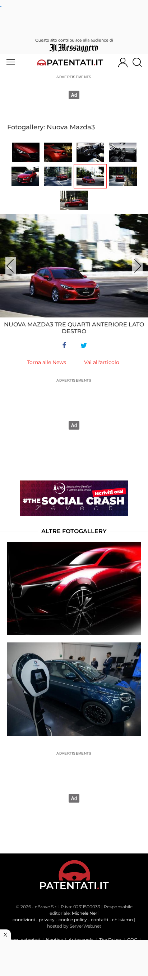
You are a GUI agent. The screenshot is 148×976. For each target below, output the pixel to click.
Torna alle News (46, 362)
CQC (132, 939)
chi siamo (122, 919)
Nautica (54, 939)
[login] (122, 62)
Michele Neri (85, 913)
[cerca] (140, 62)
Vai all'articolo (101, 362)
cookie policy (73, 919)
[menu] (11, 62)
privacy (47, 919)
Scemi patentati (23, 939)
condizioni (24, 919)
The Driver (110, 939)
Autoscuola (81, 939)
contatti (99, 919)
